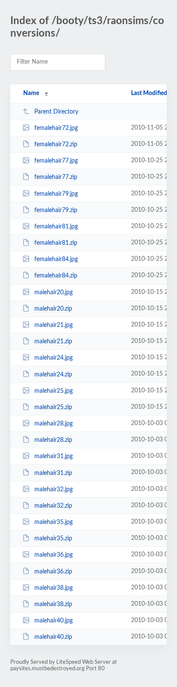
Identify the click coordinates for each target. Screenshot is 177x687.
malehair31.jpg (53, 456)
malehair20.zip (53, 309)
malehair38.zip (53, 604)
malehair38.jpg (53, 588)
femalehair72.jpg (56, 128)
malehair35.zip (53, 539)
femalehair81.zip (55, 243)
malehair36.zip (53, 571)
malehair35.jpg (53, 522)
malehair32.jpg (53, 490)
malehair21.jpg (53, 325)
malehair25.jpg (53, 391)
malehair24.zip (53, 374)
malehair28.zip (53, 440)
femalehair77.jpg (56, 161)
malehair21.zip (53, 342)
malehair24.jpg (53, 358)
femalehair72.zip (55, 145)
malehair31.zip (53, 473)
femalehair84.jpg (56, 259)
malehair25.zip (53, 407)
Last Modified (149, 93)
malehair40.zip (53, 637)
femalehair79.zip (55, 210)
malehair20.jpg (53, 293)
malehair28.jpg (53, 424)
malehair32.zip (53, 506)
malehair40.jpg (53, 621)
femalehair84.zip (55, 276)
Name (31, 93)
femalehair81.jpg (56, 227)
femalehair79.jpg (56, 194)
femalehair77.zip (55, 177)
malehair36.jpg (53, 555)
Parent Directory (56, 112)
